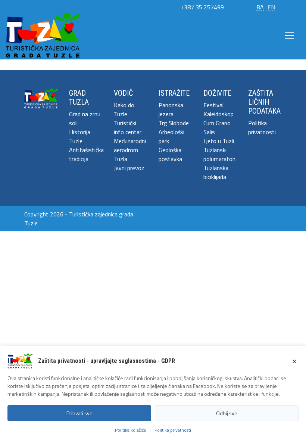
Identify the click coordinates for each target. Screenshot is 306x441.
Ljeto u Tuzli (218, 140)
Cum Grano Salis (217, 127)
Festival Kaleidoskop (218, 109)
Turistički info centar (127, 127)
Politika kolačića (130, 430)
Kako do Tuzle (124, 109)
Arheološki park (171, 136)
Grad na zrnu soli (84, 118)
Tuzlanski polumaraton (219, 154)
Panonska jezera (171, 109)
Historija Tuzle (79, 136)
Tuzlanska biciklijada (215, 172)
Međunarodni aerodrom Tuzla (130, 149)
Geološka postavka (170, 154)
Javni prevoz (129, 167)
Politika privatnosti (262, 127)
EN (271, 7)
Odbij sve (226, 413)
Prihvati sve (79, 413)
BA (260, 7)
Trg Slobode (174, 122)
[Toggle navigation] (289, 35)
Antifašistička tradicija (86, 154)
